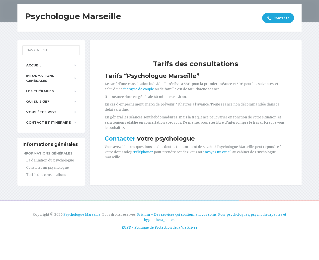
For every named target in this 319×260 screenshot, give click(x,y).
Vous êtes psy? (41, 112)
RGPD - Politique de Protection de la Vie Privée (160, 227)
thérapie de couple (138, 89)
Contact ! (281, 18)
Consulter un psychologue (47, 167)
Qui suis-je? (37, 102)
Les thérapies (40, 91)
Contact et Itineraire (48, 122)
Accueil (33, 65)
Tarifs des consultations (46, 175)
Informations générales (40, 78)
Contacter (120, 138)
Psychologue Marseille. (82, 214)
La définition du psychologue (50, 160)
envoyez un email (217, 152)
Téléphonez (143, 152)
